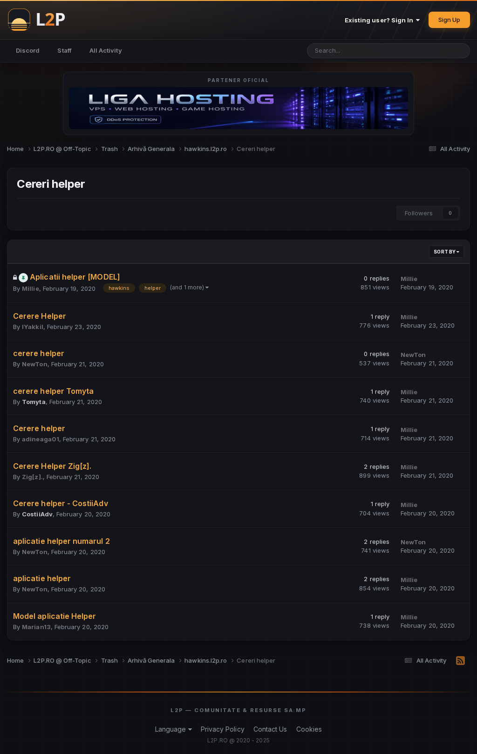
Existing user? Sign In (380, 20)
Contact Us (270, 729)
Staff (64, 50)
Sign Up (449, 19)
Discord (28, 50)
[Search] (459, 51)
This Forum (420, 50)
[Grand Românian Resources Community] (42, 19)
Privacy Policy (223, 729)
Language (171, 729)
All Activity (105, 50)
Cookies (309, 729)
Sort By (445, 251)
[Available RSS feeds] (460, 660)
